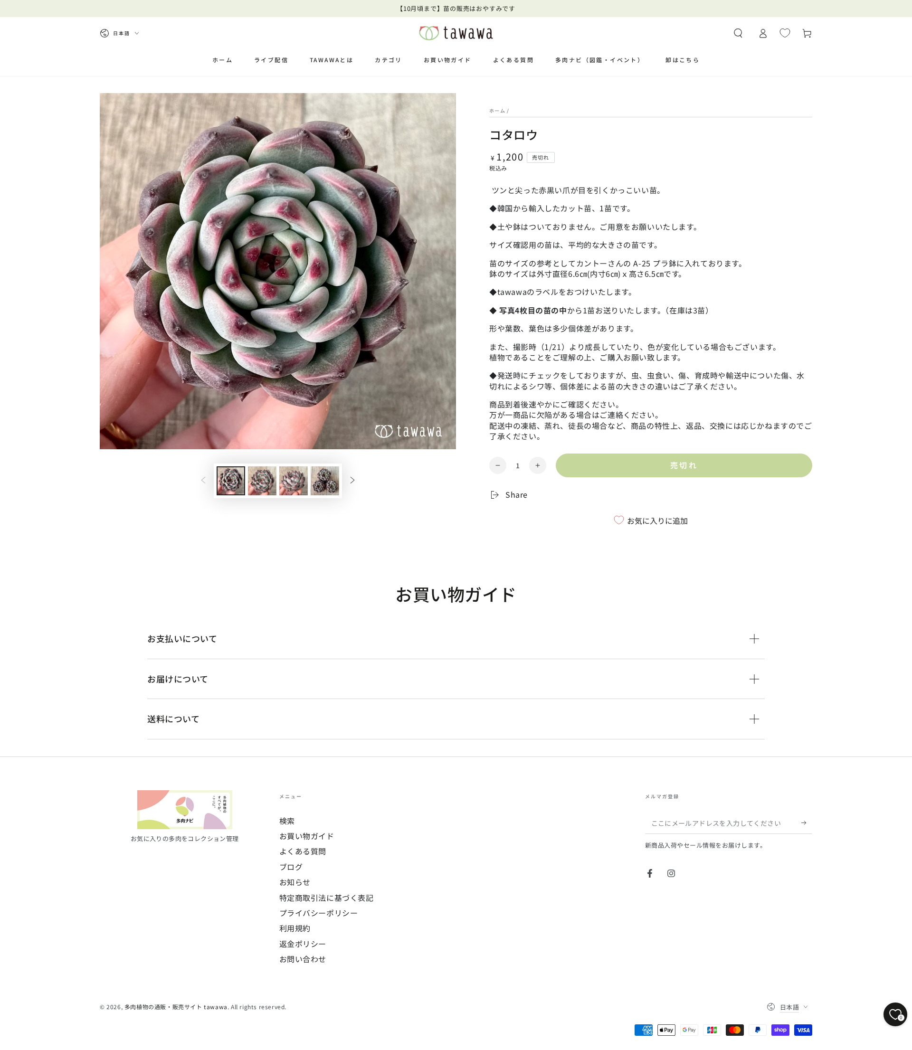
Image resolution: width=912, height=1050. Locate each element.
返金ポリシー (303, 943)
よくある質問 (303, 851)
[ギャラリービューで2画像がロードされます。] (262, 480)
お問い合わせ (303, 959)
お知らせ (295, 882)
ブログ (291, 866)
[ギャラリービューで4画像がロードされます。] (325, 480)
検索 (287, 820)
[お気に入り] (785, 32)
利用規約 (295, 928)
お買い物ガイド (306, 836)
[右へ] (352, 481)
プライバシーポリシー (318, 912)
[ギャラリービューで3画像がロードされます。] (293, 480)
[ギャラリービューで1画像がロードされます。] (231, 480)
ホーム (497, 110)
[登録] (806, 823)
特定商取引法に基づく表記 (326, 897)
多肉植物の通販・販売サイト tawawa (176, 1007)
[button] (738, 33)
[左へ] (203, 481)
